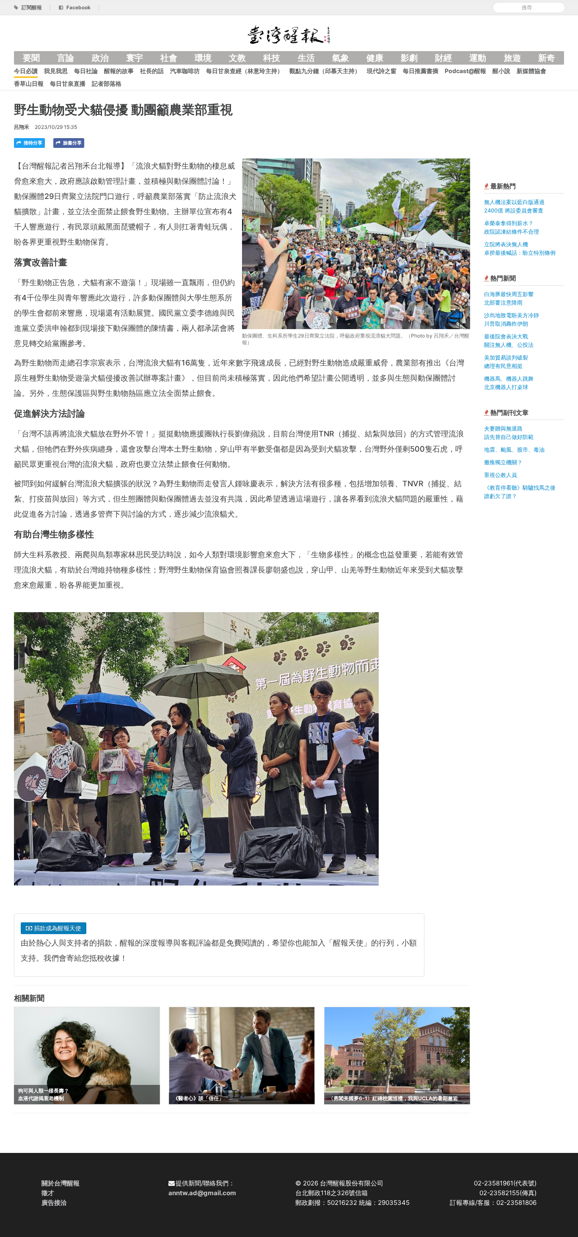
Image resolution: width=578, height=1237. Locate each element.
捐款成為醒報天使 (56, 928)
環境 (203, 58)
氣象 (340, 58)
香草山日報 (29, 83)
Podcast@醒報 (465, 70)
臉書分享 (72, 143)
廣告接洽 (54, 1203)
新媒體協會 (531, 70)
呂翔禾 (21, 127)
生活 (306, 58)
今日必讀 (26, 70)
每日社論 (86, 70)
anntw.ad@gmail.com (202, 1193)
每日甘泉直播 (67, 83)
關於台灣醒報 (60, 1183)
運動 (477, 58)
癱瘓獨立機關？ (503, 462)
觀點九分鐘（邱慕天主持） (325, 70)
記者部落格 (106, 83)
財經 (443, 58)
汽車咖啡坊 (185, 70)
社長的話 (152, 70)
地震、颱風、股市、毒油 (514, 449)
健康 (374, 58)
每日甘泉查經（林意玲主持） (244, 70)
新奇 (546, 58)
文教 (237, 58)
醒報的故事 (119, 70)
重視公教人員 (500, 474)
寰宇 (134, 58)
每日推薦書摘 (420, 70)
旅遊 (512, 58)
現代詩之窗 (381, 70)
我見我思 (56, 70)
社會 (168, 58)
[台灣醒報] (289, 33)
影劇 (409, 58)
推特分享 (32, 143)
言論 (65, 58)
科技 (271, 58)
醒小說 (501, 70)
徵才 (47, 1193)
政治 (100, 58)
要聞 (31, 58)
